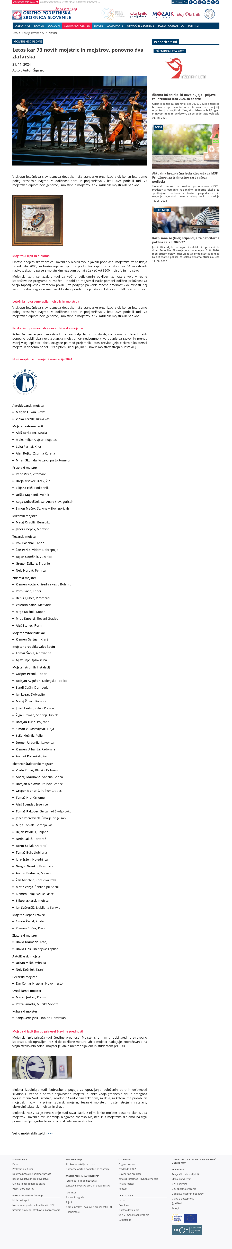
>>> (49, 1133)
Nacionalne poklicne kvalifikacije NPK (33, 1205)
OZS (15, 33)
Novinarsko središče (130, 1173)
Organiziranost (127, 1164)
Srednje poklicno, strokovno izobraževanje (36, 1210)
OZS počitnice (179, 1183)
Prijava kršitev (126, 1183)
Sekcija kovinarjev (33, 33)
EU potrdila (125, 1219)
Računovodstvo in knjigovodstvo (30, 1178)
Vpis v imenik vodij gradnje (134, 1214)
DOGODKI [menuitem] (54, 25)
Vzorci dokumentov (23, 1188)
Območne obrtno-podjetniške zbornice (88, 1169)
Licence (123, 1200)
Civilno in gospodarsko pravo (28, 1183)
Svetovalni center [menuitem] (77, 25)
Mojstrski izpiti (20, 1200)
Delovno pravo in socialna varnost (31, 1173)
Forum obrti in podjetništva (81, 1180)
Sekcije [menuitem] (98, 25)
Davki (15, 1164)
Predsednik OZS (128, 1169)
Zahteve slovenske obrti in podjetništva (88, 1185)
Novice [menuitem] (39, 25)
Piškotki (179, 1203)
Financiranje (73, 1211)
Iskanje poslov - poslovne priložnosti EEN (89, 1207)
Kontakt (123, 1188)
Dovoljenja (126, 1195)
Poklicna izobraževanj (27, 1195)
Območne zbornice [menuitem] (140, 25)
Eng (186, 2)
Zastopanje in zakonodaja (82, 1176)
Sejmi (69, 1202)
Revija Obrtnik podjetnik (185, 1174)
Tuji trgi (71, 1192)
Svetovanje (19, 1159)
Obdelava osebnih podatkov (187, 1193)
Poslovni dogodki (75, 1197)
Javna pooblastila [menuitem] (171, 25)
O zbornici (125, 1159)
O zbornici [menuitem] (22, 25)
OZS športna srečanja (184, 1188)
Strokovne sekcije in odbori (81, 1164)
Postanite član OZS (24, 1)
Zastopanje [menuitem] (115, 25)
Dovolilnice (125, 1205)
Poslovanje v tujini (22, 1169)
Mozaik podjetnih (181, 1179)
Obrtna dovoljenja (129, 1210)
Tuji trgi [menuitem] (193, 25)
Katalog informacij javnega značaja (138, 1178)
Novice (53, 33)
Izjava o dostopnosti (183, 1198)
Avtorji (175, 1208)
